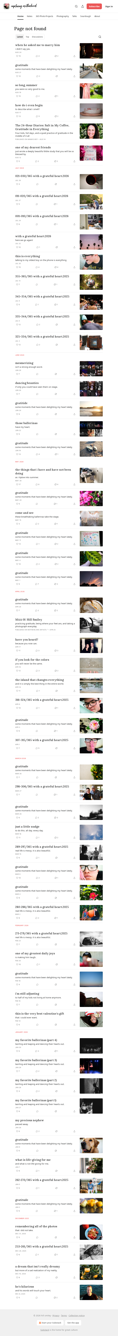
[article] (59, 51)
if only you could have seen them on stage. (36, 386)
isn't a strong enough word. (29, 366)
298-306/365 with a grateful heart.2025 (42, 786)
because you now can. (26, 643)
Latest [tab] (20, 37)
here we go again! (24, 240)
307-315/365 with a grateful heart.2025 (41, 740)
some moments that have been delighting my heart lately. (44, 69)
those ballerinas (26, 423)
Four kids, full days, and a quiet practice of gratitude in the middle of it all (44, 134)
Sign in (109, 6)
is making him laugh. (25, 957)
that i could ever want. (26, 1017)
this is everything (27, 256)
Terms (64, 1315)
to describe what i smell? (27, 109)
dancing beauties (27, 383)
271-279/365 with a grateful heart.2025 (41, 933)
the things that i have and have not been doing (43, 471)
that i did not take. (24, 1230)
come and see (24, 512)
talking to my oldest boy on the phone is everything (40, 260)
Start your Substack (51, 1322)
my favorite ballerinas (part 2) (36, 1080)
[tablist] (29, 37)
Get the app (73, 1322)
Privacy (56, 1315)
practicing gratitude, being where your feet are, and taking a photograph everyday (45, 625)
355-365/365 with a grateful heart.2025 (42, 276)
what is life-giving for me (33, 1159)
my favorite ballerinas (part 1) (35, 1100)
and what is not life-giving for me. (32, 1163)
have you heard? (26, 639)
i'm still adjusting (27, 993)
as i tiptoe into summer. (27, 477)
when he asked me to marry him (37, 45)
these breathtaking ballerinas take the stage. (37, 516)
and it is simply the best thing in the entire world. (39, 683)
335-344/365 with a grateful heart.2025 (42, 316)
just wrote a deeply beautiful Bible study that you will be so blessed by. (44, 153)
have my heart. (22, 426)
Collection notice (77, 1315)
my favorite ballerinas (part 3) (36, 1060)
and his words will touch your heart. (33, 1290)
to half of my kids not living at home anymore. (38, 997)
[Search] (76, 6)
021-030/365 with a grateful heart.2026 (42, 176)
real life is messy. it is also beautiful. (33, 850)
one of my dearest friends (33, 147)
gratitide (21, 403)
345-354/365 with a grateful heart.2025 (42, 296)
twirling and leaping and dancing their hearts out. (39, 1043)
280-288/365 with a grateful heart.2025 (42, 907)
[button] (20, 16)
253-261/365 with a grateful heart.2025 (41, 1246)
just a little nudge (27, 826)
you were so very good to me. (30, 89)
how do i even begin (29, 105)
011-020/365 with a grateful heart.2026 (41, 196)
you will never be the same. (28, 663)
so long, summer (26, 85)
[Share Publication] (82, 6)
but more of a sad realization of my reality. (36, 1270)
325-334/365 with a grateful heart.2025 (42, 336)
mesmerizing (24, 363)
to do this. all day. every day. (29, 830)
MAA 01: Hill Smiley (28, 619)
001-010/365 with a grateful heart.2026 (41, 216)
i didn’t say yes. (22, 48)
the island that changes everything (39, 680)
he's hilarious (24, 1286)
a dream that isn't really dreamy (37, 1266)
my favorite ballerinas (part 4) (36, 1040)
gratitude (21, 65)
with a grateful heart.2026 (33, 236)
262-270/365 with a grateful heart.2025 (41, 1180)
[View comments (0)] (37, 184)
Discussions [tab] (37, 37)
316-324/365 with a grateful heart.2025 (41, 699)
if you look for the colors (32, 659)
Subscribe (94, 6)
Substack (44, 1330)
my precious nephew (29, 1120)
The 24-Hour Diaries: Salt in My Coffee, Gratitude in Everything (42, 127)
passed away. (21, 1124)
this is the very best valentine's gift (39, 1013)
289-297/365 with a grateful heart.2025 (41, 846)
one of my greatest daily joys (35, 953)
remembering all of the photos (36, 1226)
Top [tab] (27, 37)
